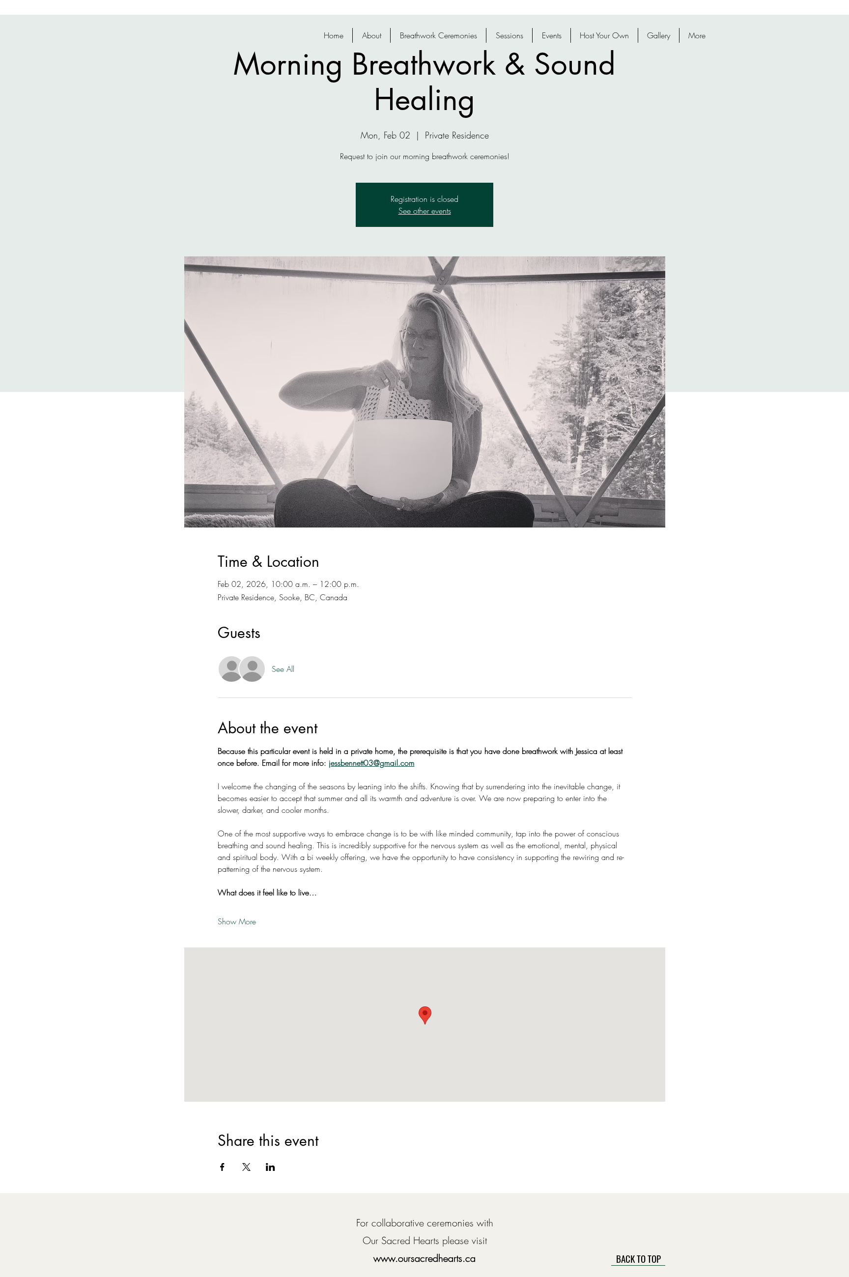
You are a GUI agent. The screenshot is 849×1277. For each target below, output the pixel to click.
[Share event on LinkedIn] (270, 1167)
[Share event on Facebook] (222, 1167)
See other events (424, 210)
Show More (237, 921)
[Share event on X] (246, 1167)
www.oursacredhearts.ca (424, 1258)
